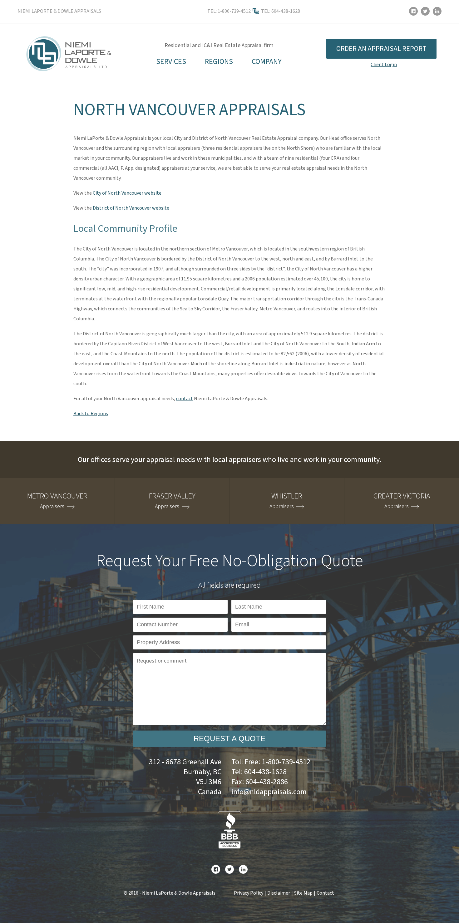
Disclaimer (278, 893)
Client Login (384, 64)
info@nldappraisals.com (269, 791)
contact (184, 398)
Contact (325, 893)
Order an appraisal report (381, 49)
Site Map (303, 893)
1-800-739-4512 (234, 11)
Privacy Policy (248, 893)
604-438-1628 (285, 11)
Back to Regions (90, 413)
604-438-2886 (266, 781)
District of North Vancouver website (131, 208)
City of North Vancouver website (127, 193)
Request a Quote (229, 738)
